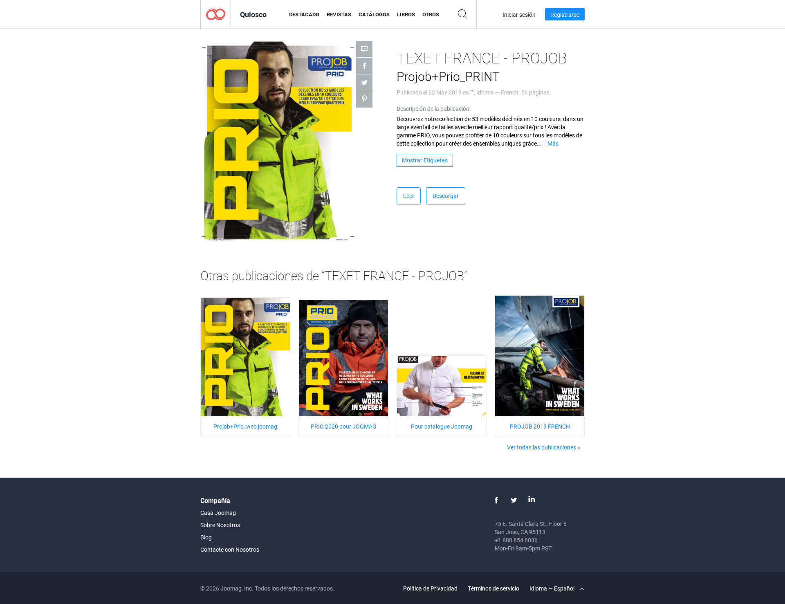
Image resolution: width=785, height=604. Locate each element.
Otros (430, 14)
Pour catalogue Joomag (441, 426)
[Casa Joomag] (215, 14)
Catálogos (374, 14)
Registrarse (564, 14)
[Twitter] (514, 500)
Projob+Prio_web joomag (245, 426)
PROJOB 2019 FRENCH (540, 426)
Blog (206, 537)
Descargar (446, 196)
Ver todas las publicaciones (541, 447)
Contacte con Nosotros (229, 549)
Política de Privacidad (430, 588)
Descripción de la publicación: (434, 108)
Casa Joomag (218, 512)
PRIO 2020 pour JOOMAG (344, 426)
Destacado (304, 14)
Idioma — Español (552, 588)
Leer (408, 196)
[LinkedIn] (531, 500)
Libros (406, 14)
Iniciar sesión (519, 14)
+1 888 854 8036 (516, 540)
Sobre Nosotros (220, 525)
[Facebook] (496, 500)
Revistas (339, 14)
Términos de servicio (493, 588)
